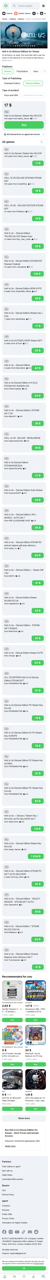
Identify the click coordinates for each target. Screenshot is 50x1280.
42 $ (38, 368)
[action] (33, 1276)
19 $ (38, 191)
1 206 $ (36, 856)
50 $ (38, 662)
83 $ (38, 801)
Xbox (35, 71)
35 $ (38, 350)
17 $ (38, 163)
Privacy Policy (8, 1218)
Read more (6, 60)
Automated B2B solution (12, 1179)
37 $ (38, 475)
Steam (7, 71)
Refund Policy (8, 1194)
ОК (24, 1268)
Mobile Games (25, 13)
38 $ (38, 500)
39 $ (38, 527)
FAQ (4, 1190)
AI (37, 13)
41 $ (38, 583)
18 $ (38, 218)
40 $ (38, 555)
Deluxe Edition (33, 83)
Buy (24, 125)
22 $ (38, 395)
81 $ (38, 773)
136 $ (37, 274)
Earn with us (7, 1171)
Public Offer (7, 1214)
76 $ (38, 718)
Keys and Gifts (11, 95)
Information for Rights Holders (14, 1223)
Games (10, 13)
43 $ (38, 610)
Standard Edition (12, 83)
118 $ (37, 828)
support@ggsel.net (18, 1253)
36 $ (38, 246)
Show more (24, 1118)
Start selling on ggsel (11, 1166)
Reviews (5, 1210)
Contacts (6, 1206)
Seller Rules (7, 1175)
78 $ (38, 745)
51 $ (38, 690)
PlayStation (22, 71)
